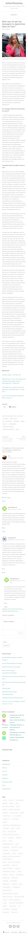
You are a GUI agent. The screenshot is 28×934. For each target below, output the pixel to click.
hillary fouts (17, 847)
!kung (5, 800)
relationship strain (10, 893)
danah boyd (12, 117)
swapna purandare (16, 903)
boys (18, 806)
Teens (21, 416)
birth (12, 803)
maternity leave (9, 871)
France (11, 838)
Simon (11, 737)
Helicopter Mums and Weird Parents (21, 438)
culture (6, 828)
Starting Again (6, 688)
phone (22, 421)
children (5, 418)
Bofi (17, 803)
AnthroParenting (14, 3)
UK (19, 906)
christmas (6, 816)
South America (14, 900)
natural (15, 878)
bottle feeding (8, 806)
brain (5, 809)
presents (16, 887)
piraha (14, 884)
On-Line (16, 416)
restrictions (19, 896)
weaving (14, 912)
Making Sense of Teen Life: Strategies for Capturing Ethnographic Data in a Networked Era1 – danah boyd (14, 381)
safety (5, 424)
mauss (11, 875)
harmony (6, 847)
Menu (15, 15)
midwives (6, 878)
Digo (4, 831)
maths (5, 875)
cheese (5, 813)
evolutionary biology (11, 834)
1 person (8, 497)
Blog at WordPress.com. (14, 922)
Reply (3, 501)
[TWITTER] (14, 926)
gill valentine (7, 421)
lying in (14, 865)
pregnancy (5, 778)
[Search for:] (10, 642)
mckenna (19, 875)
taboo (5, 906)
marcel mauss (8, 868)
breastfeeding (6, 764)
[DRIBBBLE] (18, 926)
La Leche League (14, 862)
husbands (6, 853)
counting (15, 819)
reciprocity (7, 890)
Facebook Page (7, 750)
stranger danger (8, 426)
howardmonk (12, 538)
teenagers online (8, 429)
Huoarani (14, 850)
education (12, 831)
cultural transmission (11, 825)
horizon (6, 850)
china (22, 813)
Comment (20, 633)
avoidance (20, 800)
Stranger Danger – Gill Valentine (11, 375)
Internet (11, 416)
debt (13, 828)
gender (18, 838)
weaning (6, 912)
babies (5, 803)
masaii (17, 868)
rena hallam (7, 896)
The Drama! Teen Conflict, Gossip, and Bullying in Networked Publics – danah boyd (13, 389)
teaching (12, 906)
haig (17, 844)
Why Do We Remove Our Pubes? (11, 667)
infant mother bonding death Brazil (11, 858)
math (19, 871)
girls (10, 841)
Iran (4, 862)
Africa (11, 800)
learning (6, 865)
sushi (5, 903)
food (4, 838)
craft (5, 822)
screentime (12, 424)
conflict (6, 819)
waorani (14, 909)
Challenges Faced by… (16, 725)
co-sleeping (17, 816)
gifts (5, 841)
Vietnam (6, 909)
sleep (5, 900)
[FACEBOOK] (10, 926)
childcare (14, 813)
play (20, 884)
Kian (11, 720)
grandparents (8, 844)
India (14, 853)
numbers (13, 881)
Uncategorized (6, 789)
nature (5, 881)
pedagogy (6, 884)
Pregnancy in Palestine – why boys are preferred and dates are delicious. (7, 439)
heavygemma (6, 29)
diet (18, 828)
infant (20, 853)
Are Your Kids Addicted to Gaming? (12, 663)
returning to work (7, 782)
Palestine (5, 775)
